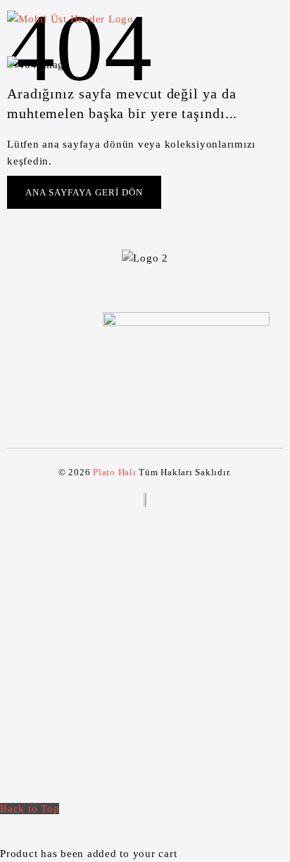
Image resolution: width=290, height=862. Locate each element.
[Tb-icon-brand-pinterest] (184, 392)
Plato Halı (115, 472)
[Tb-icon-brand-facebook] (106, 392)
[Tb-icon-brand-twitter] (132, 392)
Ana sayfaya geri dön (84, 192)
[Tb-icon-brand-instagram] (158, 392)
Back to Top (29, 808)
